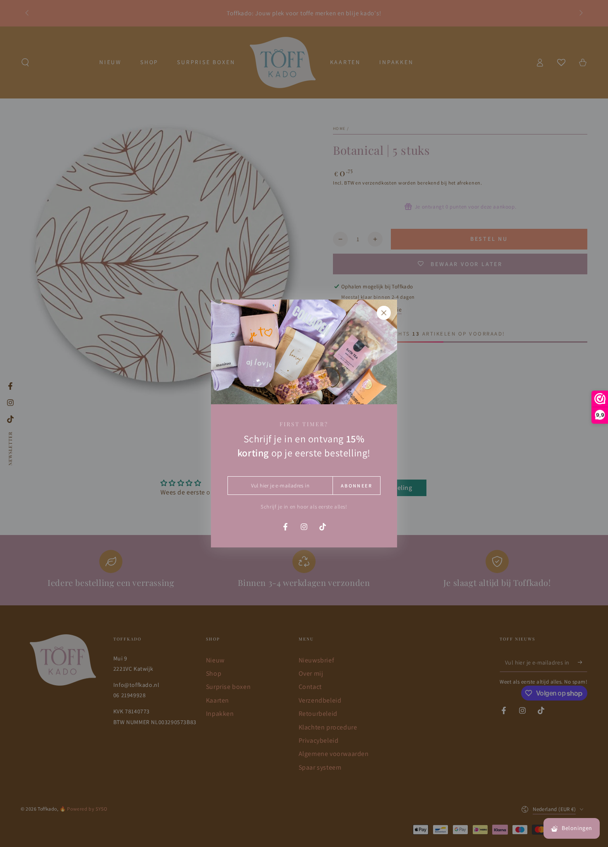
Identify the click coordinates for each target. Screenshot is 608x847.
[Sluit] (384, 313)
